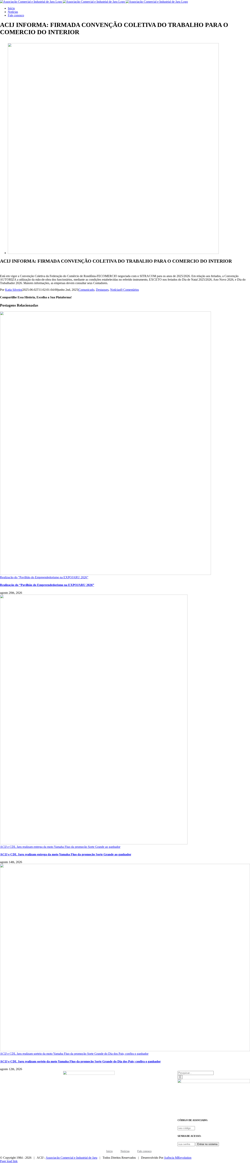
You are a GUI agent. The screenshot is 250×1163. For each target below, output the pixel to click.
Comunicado (86, 289)
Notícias (115, 289)
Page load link (9, 1161)
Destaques (102, 289)
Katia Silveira (13, 289)
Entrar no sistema (207, 1144)
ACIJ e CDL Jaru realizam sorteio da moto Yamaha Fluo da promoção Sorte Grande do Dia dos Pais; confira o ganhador (74, 1053)
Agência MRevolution (177, 1157)
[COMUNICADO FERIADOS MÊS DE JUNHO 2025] (113, 252)
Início (109, 1151)
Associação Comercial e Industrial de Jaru (71, 1157)
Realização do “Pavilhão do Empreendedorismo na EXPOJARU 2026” (44, 577)
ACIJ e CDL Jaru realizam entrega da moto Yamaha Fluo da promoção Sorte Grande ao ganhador (60, 846)
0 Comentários (130, 289)
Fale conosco (144, 1151)
